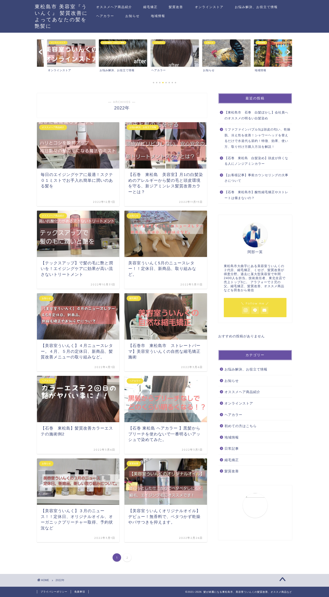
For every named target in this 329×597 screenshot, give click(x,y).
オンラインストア (209, 7)
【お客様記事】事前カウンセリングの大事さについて (256, 178)
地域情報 (158, 16)
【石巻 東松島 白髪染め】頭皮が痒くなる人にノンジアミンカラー (256, 161)
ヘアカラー (105, 16)
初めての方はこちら (240, 426)
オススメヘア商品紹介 (114, 7)
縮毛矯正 (150, 7)
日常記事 (231, 448)
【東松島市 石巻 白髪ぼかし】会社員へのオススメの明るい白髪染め (256, 115)
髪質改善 (176, 7)
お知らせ (132, 16)
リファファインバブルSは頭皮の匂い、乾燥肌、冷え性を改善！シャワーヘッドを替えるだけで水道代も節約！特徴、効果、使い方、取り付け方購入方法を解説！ (257, 138)
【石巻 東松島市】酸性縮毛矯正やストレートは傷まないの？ (256, 195)
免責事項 (79, 591)
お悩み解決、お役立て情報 (256, 7)
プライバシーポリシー (54, 591)
